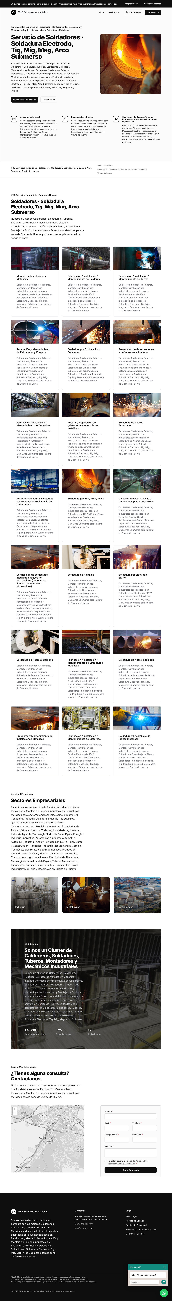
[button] (47, 1139)
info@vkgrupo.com (84, 1228)
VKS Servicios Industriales (32, 12)
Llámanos (47, 99)
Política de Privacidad (135, 1161)
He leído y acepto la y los (128, 1162)
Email (108, 1123)
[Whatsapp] (164, 1293)
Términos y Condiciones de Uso (121, 1164)
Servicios (112, 12)
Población (137, 1134)
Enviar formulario (131, 1170)
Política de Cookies (135, 1221)
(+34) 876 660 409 (84, 1223)
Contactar (151, 12)
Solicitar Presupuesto (23, 99)
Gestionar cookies (152, 4)
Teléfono (136, 1123)
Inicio (101, 12)
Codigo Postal (112, 1134)
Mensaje (109, 1146)
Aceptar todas (131, 4)
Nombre (109, 1111)
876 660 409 (135, 12)
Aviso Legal (131, 1216)
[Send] (163, 1282)
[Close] (164, 1267)
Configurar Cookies (135, 1234)
